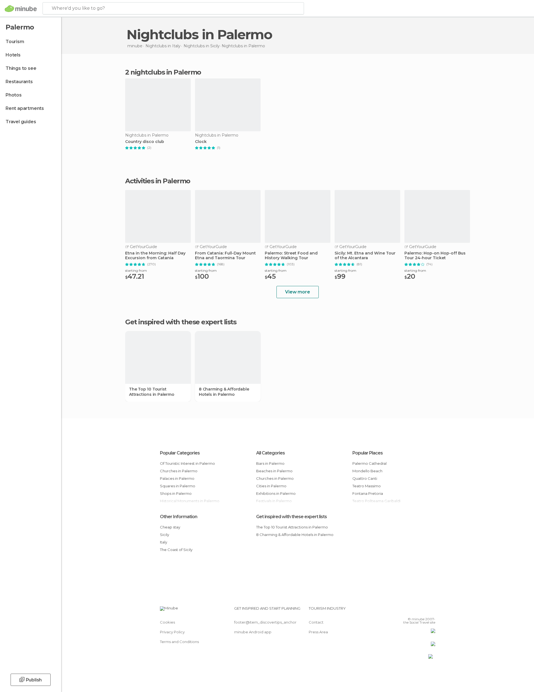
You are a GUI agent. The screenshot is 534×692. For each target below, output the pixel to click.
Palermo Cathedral (369, 463)
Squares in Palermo (177, 486)
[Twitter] (413, 610)
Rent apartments (25, 108)
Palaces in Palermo (177, 478)
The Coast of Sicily (176, 549)
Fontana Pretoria (367, 493)
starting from (136, 270)
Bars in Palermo (270, 463)
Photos (14, 95)
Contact (316, 622)
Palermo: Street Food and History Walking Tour (291, 255)
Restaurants (19, 81)
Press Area (318, 632)
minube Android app (252, 632)
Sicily (164, 534)
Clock (201, 141)
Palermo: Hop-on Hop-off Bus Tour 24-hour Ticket (435, 255)
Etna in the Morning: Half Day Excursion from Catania (155, 255)
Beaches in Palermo (274, 471)
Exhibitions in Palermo (276, 493)
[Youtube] (431, 610)
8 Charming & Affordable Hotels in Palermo (224, 392)
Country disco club (144, 141)
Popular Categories (180, 453)
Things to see (21, 68)
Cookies (167, 622)
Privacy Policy (172, 632)
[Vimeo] (422, 610)
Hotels (13, 55)
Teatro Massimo (366, 486)
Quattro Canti (364, 478)
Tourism (15, 41)
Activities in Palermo (157, 181)
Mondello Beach (367, 471)
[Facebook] (403, 610)
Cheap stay (170, 527)
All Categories (270, 453)
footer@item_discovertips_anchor (265, 622)
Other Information (178, 516)
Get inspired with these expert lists (291, 516)
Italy (163, 542)
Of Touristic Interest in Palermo (187, 463)
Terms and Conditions (179, 641)
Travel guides (21, 121)
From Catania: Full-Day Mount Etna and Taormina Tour (225, 255)
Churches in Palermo (178, 471)
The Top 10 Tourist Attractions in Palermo (151, 392)
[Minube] (21, 9)
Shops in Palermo (176, 493)
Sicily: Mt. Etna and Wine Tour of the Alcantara (365, 255)
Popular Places (367, 453)
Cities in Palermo (271, 486)
